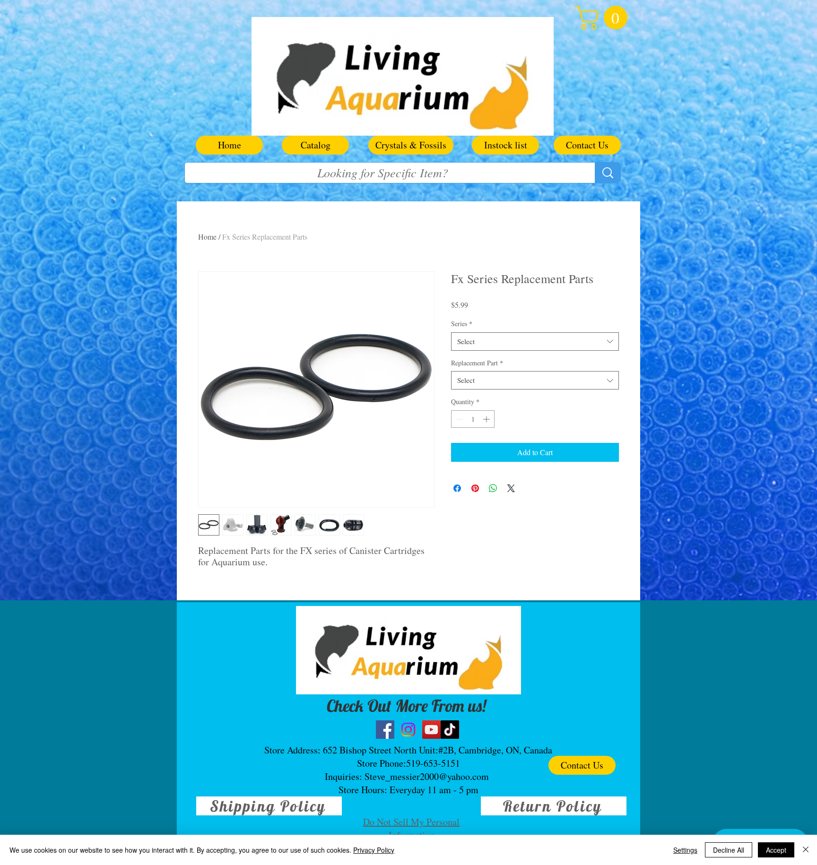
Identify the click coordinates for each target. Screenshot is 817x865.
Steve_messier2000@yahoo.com (427, 776)
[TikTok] (450, 729)
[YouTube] (431, 729)
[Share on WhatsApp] (493, 488)
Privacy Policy (373, 850)
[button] (604, 17)
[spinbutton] (472, 419)
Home (207, 237)
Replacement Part (477, 362)
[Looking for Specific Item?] (607, 173)
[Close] (805, 849)
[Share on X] (511, 488)
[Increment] (487, 419)
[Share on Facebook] (457, 488)
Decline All (728, 850)
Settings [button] (685, 850)
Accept (776, 850)
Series (461, 323)
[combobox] (535, 341)
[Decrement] (458, 419)
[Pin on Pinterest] (475, 488)
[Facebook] (385, 729)
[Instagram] (408, 729)
